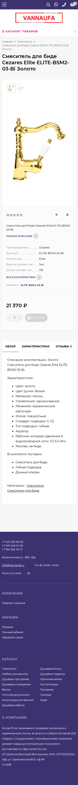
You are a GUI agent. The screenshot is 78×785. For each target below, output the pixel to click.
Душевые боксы (50, 668)
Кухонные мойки (51, 679)
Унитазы (45, 694)
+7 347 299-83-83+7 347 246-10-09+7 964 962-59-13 (12, 545)
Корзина (7, 627)
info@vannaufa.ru (13, 565)
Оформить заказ (12, 637)
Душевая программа (15, 679)
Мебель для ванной (15, 673)
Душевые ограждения (16, 684)
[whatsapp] (29, 573)
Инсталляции (49, 684)
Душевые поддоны (52, 673)
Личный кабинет (13, 632)
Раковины (46, 689)
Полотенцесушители (16, 694)
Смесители (24, 41)
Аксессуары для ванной (17, 700)
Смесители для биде (23, 491)
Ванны (6, 689)
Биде (43, 700)
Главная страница (13, 603)
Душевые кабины (13, 705)
